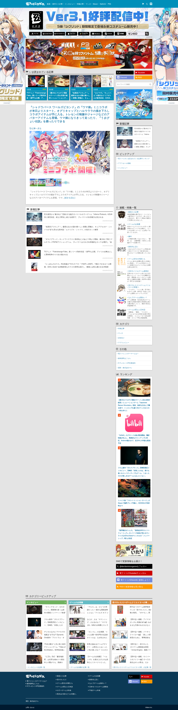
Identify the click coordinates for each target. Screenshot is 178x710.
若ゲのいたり (61, 679)
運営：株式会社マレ (125, 367)
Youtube (141, 72)
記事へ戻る (36, 128)
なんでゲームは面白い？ (98, 683)
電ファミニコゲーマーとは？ (128, 353)
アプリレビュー (123, 342)
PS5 (109, 4)
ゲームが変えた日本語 (65, 686)
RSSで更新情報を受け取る (131, 586)
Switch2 (103, 4)
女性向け (121, 338)
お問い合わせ (30, 707)
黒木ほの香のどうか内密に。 (67, 694)
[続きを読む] (69, 197)
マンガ (88, 4)
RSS (140, 77)
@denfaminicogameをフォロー (133, 566)
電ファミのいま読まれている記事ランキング (134, 158)
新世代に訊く (94, 679)
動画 (48, 4)
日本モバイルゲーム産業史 (98, 686)
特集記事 (80, 4)
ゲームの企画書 (94, 676)
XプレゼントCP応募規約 (126, 363)
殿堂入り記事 (57, 4)
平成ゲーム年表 (94, 690)
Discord (123, 77)
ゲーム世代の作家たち (65, 683)
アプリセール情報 (124, 163)
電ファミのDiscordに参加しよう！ (136, 579)
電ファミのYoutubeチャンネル (133, 573)
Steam (95, 4)
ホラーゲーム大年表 (64, 690)
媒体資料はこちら (124, 358)
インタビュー (70, 4)
